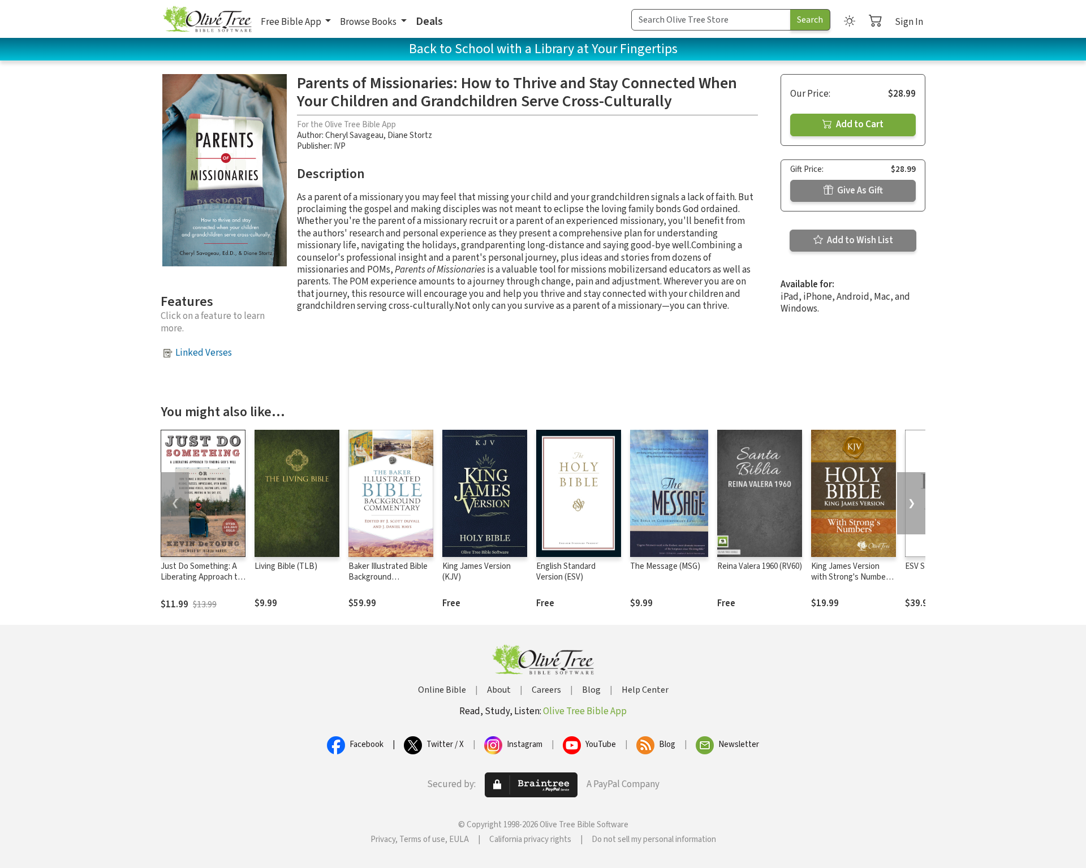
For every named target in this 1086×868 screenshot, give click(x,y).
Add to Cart (859, 124)
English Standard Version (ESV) (566, 571)
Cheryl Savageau (354, 135)
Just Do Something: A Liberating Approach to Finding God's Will (201, 577)
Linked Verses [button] (203, 353)
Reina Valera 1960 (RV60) (759, 566)
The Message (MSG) (665, 566)
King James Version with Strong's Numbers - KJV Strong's (852, 577)
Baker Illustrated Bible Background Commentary (388, 577)
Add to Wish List (859, 240)
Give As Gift (859, 190)
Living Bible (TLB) (286, 566)
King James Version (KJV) (476, 571)
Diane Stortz (409, 135)
